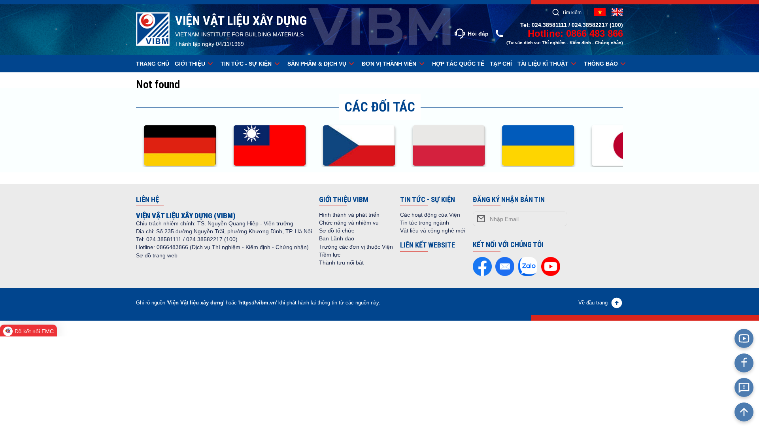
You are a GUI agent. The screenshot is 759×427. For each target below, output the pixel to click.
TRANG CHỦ (152, 63)
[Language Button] (617, 12)
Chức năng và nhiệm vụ (349, 222)
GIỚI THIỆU (190, 63)
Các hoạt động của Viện (430, 215)
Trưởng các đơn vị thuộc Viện (356, 247)
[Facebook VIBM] (743, 362)
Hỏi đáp (478, 33)
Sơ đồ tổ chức (336, 230)
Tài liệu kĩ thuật (542, 63)
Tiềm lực (329, 254)
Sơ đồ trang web (156, 255)
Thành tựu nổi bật (341, 262)
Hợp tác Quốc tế (458, 63)
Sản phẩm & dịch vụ (316, 63)
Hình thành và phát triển (349, 215)
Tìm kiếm (572, 12)
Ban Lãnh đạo (336, 238)
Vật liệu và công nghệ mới (432, 230)
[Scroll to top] (743, 411)
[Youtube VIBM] (743, 338)
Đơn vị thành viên (389, 63)
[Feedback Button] (743, 387)
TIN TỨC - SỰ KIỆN (246, 63)
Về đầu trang (593, 303)
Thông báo (601, 63)
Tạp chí (501, 63)
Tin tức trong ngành (424, 222)
